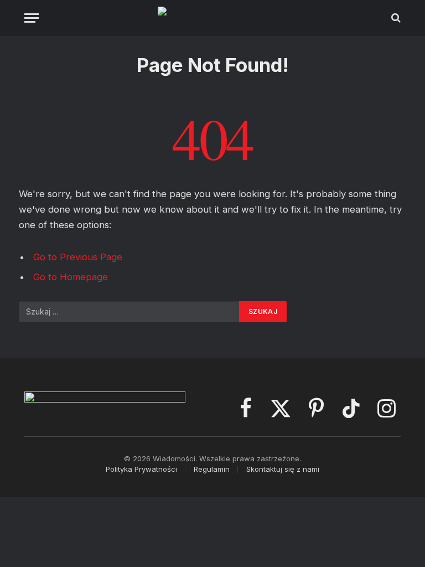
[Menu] (31, 18)
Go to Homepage (70, 276)
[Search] (395, 18)
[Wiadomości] (213, 17)
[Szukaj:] (129, 311)
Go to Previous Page (77, 256)
